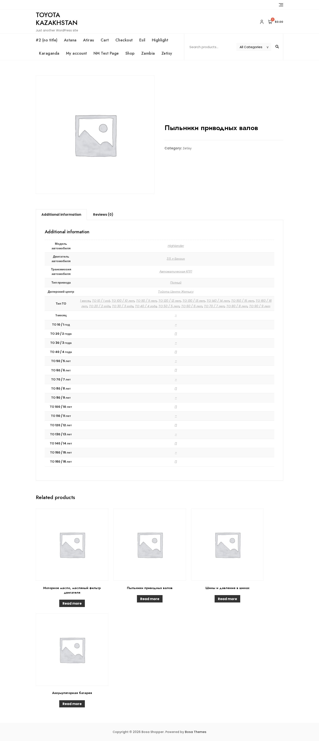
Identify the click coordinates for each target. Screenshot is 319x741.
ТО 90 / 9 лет (259, 306)
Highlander (176, 246)
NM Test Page (106, 53)
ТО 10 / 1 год (101, 301)
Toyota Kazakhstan (56, 18)
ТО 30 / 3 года (122, 306)
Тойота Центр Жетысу (176, 291)
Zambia (148, 53)
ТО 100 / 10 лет (123, 301)
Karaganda (49, 53)
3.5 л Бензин (176, 258)
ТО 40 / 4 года (146, 306)
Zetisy (166, 53)
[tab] (61, 214)
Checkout (124, 40)
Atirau (88, 40)
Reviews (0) (103, 214)
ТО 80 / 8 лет (237, 306)
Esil (142, 40)
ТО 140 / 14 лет (218, 301)
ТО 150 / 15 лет (242, 301)
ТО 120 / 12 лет (169, 301)
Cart (105, 40)
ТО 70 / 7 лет (214, 306)
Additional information (61, 214)
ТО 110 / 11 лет (146, 301)
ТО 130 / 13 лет (194, 301)
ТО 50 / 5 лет (169, 306)
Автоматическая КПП (176, 271)
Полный (175, 282)
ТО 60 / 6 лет (191, 306)
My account (76, 53)
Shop (130, 53)
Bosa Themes (195, 732)
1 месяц (85, 301)
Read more (72, 603)
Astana (70, 40)
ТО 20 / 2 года (99, 306)
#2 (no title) (47, 40)
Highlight (160, 40)
